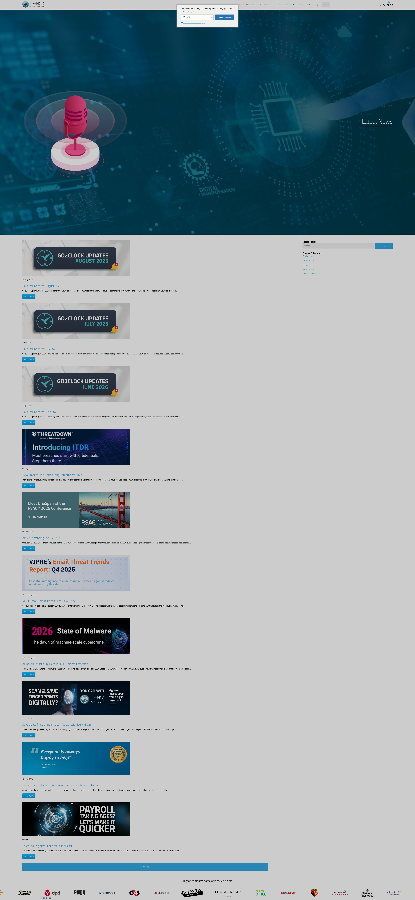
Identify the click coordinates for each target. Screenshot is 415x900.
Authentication (267, 4)
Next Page (145, 867)
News (325, 4)
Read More (29, 296)
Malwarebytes (308, 269)
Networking (283, 4)
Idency (305, 264)
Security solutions (310, 260)
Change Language (224, 17)
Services (298, 4)
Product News (308, 256)
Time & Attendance (247, 4)
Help (316, 4)
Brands (307, 4)
